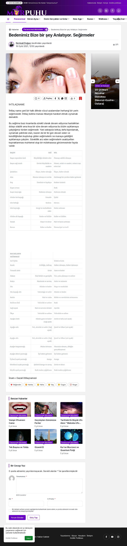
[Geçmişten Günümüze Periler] (46, 414)
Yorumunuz (21, 476)
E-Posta (51, 499)
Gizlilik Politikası (11, 538)
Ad (11, 499)
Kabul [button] (29, 538)
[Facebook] (106, 537)
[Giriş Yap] (112, 10)
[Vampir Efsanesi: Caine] (20, 414)
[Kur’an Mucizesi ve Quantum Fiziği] (71, 441)
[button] (106, 10)
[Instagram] (118, 537)
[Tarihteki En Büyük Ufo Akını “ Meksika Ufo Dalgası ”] (71, 414)
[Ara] (100, 10)
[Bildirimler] (118, 10)
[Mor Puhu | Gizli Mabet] (26, 11)
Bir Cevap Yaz (18, 465)
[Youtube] (112, 537)
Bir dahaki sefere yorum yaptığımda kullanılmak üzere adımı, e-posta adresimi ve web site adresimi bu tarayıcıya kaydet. (45, 510)
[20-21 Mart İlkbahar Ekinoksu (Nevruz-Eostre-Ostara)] (105, 81)
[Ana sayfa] (8, 19)
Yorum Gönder (17, 518)
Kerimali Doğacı (23, 43)
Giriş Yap (34, 518)
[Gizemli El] (46, 441)
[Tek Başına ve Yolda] (20, 441)
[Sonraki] (117, 81)
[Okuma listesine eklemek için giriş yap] (80, 98)
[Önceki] (93, 81)
